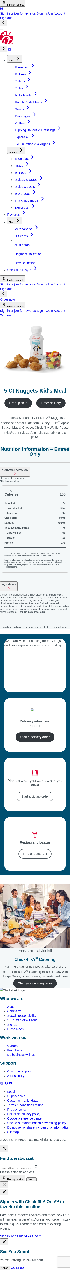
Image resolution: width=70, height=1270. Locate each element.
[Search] (3, 23)
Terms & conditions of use (25, 1105)
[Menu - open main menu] (1, 29)
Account (59, 13)
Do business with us (21, 1055)
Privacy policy (16, 1109)
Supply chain (16, 1096)
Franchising (15, 1050)
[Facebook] (6, 1084)
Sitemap (13, 1132)
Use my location (15, 1179)
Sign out (6, 18)
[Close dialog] (4, 1148)
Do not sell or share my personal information (38, 1127)
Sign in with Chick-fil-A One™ (20, 1236)
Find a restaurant (35, 854)
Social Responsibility (21, 1015)
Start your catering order (35, 983)
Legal (11, 1091)
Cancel (5, 1268)
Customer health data (22, 1100)
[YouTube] (11, 1084)
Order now (7, 299)
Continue (17, 1267)
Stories (12, 1024)
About (11, 1007)
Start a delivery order (35, 737)
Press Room (16, 1029)
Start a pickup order (35, 796)
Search (31, 1179)
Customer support (19, 1071)
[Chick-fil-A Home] (7, 43)
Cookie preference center (25, 1118)
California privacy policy (23, 1114)
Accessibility (15, 1076)
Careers (12, 1046)
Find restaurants (15, 4)
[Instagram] (2, 1084)
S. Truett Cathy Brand (22, 1020)
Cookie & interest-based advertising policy (36, 1123)
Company (14, 1011)
